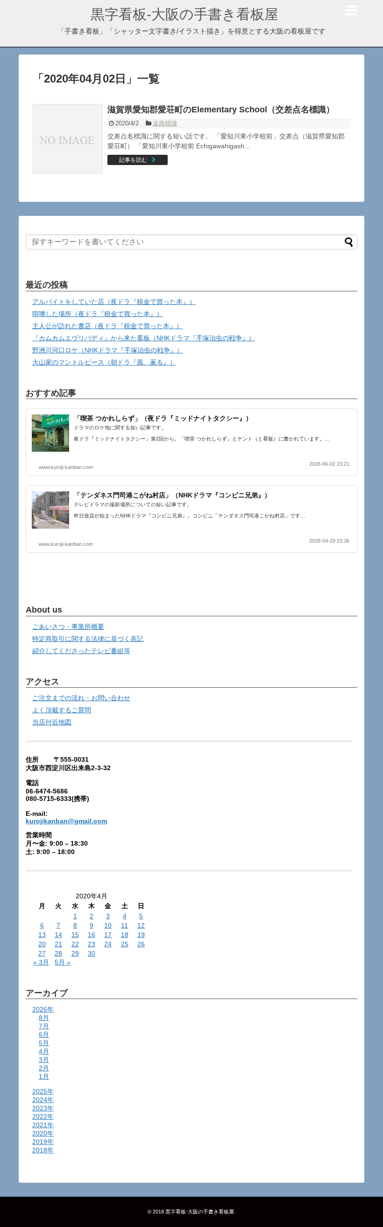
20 (42, 944)
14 (58, 934)
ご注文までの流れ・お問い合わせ (81, 698)
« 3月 (41, 962)
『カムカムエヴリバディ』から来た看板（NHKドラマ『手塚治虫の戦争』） (143, 338)
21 (58, 944)
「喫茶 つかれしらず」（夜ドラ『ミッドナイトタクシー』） (163, 418)
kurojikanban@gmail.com (66, 821)
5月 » (63, 962)
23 (91, 944)
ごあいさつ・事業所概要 (68, 626)
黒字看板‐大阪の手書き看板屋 (184, 14)
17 (108, 934)
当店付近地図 (51, 722)
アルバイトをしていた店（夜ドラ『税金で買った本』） (114, 301)
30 (91, 953)
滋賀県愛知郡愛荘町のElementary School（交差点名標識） (220, 109)
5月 (44, 1043)
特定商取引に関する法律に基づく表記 (87, 638)
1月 (44, 1076)
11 (124, 925)
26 (141, 944)
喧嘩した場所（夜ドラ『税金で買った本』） (97, 313)
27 (42, 953)
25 (124, 944)
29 (75, 953)
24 (108, 944)
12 (141, 925)
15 (75, 934)
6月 (44, 1034)
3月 (44, 1059)
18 (124, 934)
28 (58, 953)
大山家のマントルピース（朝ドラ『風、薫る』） (104, 362)
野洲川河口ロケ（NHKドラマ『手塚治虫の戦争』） (107, 350)
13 (42, 934)
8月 (44, 1017)
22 (75, 944)
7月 (44, 1026)
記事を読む (133, 160)
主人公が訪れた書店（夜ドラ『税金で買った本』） (107, 326)
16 (91, 934)
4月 (44, 1051)
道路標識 (165, 123)
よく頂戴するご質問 (61, 710)
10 (108, 925)
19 (141, 934)
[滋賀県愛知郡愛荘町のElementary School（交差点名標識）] (68, 139)
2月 (44, 1068)
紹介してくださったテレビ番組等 (81, 651)
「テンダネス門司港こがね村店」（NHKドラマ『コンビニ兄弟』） (172, 495)
